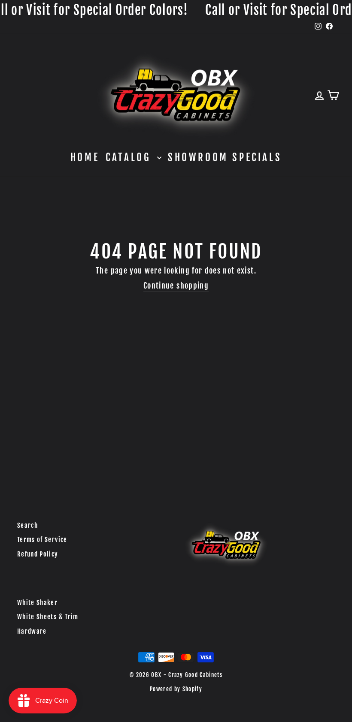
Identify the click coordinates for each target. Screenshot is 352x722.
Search (27, 525)
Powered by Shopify (176, 689)
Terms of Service (42, 539)
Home (84, 157)
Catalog (130, 157)
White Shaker (37, 603)
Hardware (32, 631)
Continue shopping (176, 285)
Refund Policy (37, 554)
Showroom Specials (225, 157)
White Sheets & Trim (48, 617)
